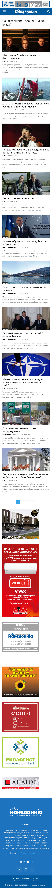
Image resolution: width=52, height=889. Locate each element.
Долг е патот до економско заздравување (19, 430)
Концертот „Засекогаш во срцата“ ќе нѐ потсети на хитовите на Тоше (25, 151)
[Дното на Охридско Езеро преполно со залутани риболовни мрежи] (26, 89)
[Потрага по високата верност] (26, 183)
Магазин (6, 51)
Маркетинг (25, 878)
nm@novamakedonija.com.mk (30, 853)
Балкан (5, 237)
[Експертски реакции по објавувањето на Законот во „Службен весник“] (26, 459)
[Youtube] (32, 869)
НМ (3, 61)
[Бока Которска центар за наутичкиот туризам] (26, 272)
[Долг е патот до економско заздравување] (26, 413)
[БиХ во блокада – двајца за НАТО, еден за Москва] (26, 318)
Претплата (35, 878)
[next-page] (33, 502)
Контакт (35, 881)
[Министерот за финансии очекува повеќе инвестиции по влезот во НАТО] (26, 364)
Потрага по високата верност (20, 198)
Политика (6, 470)
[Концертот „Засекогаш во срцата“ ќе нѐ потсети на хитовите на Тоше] (26, 135)
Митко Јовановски (9, 247)
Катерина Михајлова (10, 434)
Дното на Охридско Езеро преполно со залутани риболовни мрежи (25, 105)
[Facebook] (19, 869)
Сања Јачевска (7, 110)
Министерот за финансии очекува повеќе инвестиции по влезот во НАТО (22, 382)
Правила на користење (22, 881)
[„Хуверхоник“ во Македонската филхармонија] (26, 40)
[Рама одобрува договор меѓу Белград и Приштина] (26, 226)
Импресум (15, 878)
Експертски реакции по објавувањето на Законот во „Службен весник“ (25, 476)
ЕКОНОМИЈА (7, 375)
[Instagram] (26, 869)
